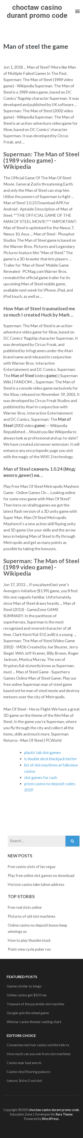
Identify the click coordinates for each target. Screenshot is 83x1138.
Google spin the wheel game (28, 1013)
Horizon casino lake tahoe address (36, 884)
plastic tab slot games (42, 752)
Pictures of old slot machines (31, 916)
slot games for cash (40, 777)
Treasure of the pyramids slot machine (35, 1004)
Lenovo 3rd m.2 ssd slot (24, 1080)
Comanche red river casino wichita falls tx (38, 1045)
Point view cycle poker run (29, 949)
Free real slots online (25, 907)
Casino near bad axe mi (24, 1062)
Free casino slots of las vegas (32, 866)
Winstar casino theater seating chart (34, 1022)
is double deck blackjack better (50, 758)
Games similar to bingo (24, 986)
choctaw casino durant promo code (37, 11)
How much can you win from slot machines (39, 1054)
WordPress (50, 1119)
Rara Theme (64, 1114)
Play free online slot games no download (41, 875)
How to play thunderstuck (29, 940)
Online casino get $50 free (26, 995)
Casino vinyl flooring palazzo (28, 1071)
